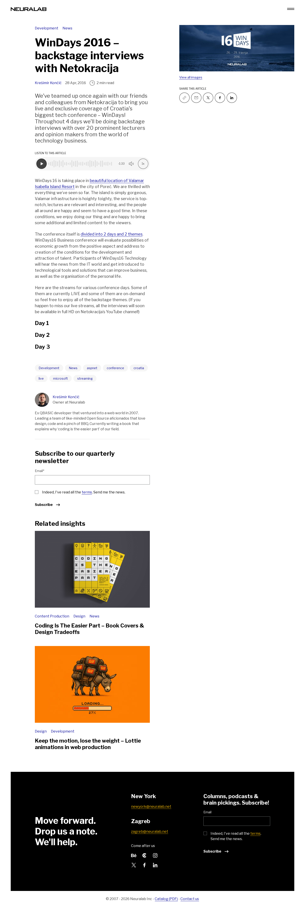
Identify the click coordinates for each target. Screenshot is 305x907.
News (67, 28)
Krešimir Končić (48, 83)
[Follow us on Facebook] (220, 98)
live (41, 378)
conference (115, 368)
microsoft (60, 378)
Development (47, 28)
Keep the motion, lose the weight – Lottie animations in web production (88, 743)
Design (79, 616)
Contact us (189, 899)
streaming (85, 378)
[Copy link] (184, 98)
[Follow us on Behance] (133, 855)
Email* (39, 471)
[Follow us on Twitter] (208, 98)
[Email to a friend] (196, 98)
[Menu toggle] (290, 9)
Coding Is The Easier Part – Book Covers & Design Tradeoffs (89, 628)
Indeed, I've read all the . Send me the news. (83, 492)
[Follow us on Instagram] (155, 855)
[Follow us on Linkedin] (232, 98)
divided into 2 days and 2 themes (111, 234)
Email (207, 812)
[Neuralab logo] (28, 9)
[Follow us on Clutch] (144, 855)
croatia (139, 368)
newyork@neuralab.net (151, 806)
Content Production (52, 616)
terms (87, 492)
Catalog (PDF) (166, 899)
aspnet (92, 368)
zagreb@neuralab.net (149, 831)
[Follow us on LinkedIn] (155, 865)
